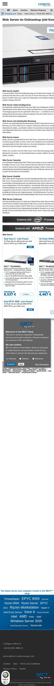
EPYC (44, 603)
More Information (42, 364)
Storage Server (41, 371)
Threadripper (11, 598)
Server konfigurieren (19, 369)
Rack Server (26, 368)
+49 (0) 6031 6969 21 (44, 14)
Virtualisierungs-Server (29, 372)
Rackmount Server (15, 368)
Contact (6, 664)
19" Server (35, 368)
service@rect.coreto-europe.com (18, 656)
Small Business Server (19, 626)
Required (12, 358)
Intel (14, 616)
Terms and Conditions (30, 664)
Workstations (16, 371)
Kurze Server (43, 612)
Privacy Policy (10, 669)
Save (21, 364)
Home (15, 10)
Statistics (25, 358)
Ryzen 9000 (12, 603)
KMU (31, 617)
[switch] (5, 682)
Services (24, 10)
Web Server (42, 369)
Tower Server (32, 369)
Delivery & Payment (38, 10)
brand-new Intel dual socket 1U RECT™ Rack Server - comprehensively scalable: (18, 277)
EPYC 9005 (31, 599)
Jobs (15, 664)
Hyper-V (45, 608)
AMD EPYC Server (29, 371)
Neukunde (36, 625)
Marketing (39, 358)
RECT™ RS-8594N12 (12, 266)
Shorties (45, 599)
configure (26, 294)
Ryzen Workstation (24, 607)
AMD (23, 616)
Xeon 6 (29, 612)
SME (38, 617)
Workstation (7, 371)
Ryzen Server (29, 603)
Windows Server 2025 (26, 621)
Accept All (10, 364)
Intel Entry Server (12, 612)
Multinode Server (14, 372)
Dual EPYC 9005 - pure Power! (18, 301)
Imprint (22, 669)
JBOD (5, 608)
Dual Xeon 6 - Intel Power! (16, 239)
